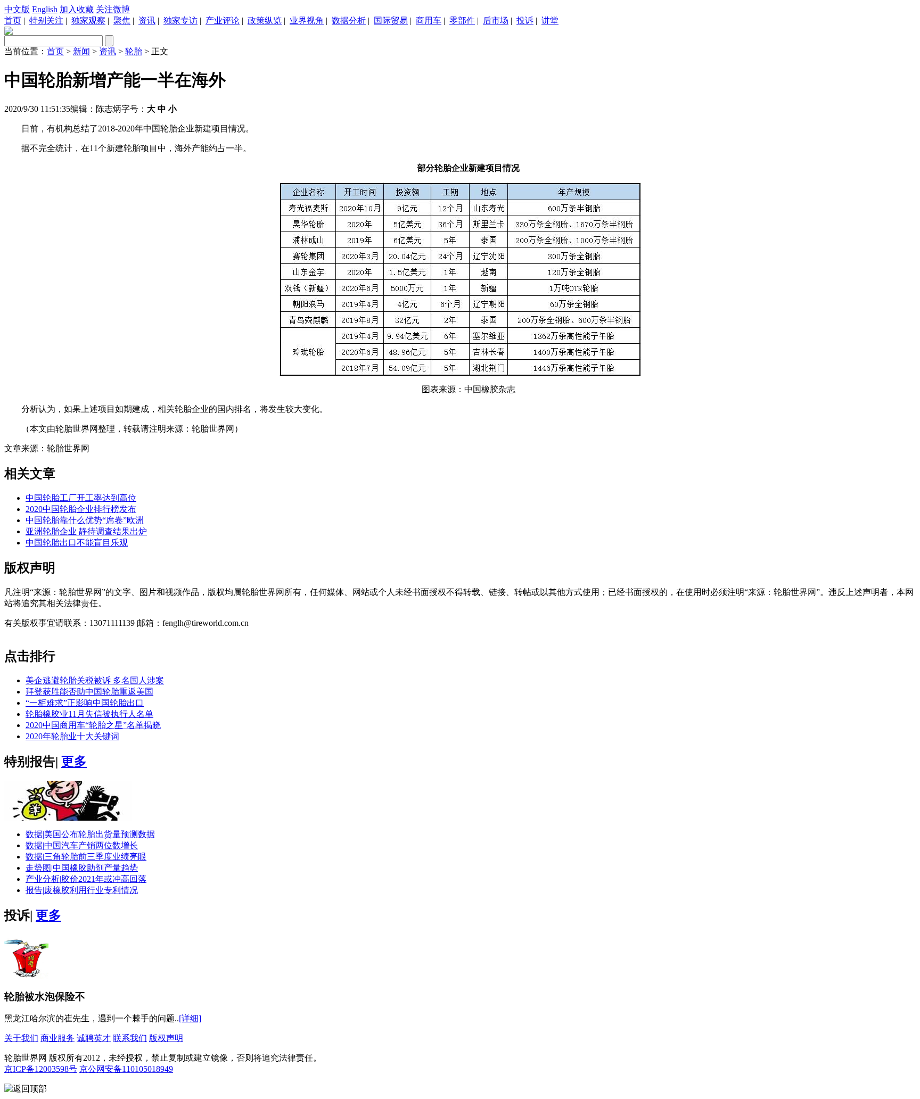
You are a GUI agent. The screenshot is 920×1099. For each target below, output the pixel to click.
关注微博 (113, 9)
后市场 (495, 20)
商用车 (428, 20)
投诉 (524, 20)
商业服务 (57, 1038)
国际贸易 (391, 20)
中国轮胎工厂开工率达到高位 (81, 497)
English (45, 9)
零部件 (462, 20)
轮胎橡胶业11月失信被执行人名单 (89, 713)
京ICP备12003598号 (40, 1068)
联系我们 (130, 1038)
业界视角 (307, 20)
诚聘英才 (94, 1038)
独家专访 (180, 20)
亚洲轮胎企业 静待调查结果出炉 (86, 531)
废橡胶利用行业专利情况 (82, 890)
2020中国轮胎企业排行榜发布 (81, 509)
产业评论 (223, 20)
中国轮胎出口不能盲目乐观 (77, 542)
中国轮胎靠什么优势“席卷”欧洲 (85, 520)
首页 (12, 20)
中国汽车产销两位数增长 (82, 845)
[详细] (190, 1018)
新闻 (81, 51)
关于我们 (21, 1038)
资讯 (146, 20)
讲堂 (549, 20)
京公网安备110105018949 (126, 1068)
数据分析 (349, 20)
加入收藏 (77, 9)
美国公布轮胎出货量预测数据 (90, 834)
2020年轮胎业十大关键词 (72, 736)
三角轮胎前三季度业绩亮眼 (86, 856)
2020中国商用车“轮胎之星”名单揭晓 (93, 725)
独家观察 (88, 20)
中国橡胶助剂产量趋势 (82, 867)
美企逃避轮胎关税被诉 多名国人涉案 (95, 680)
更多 (74, 762)
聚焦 (121, 20)
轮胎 (133, 51)
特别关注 (46, 20)
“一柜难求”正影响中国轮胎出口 (85, 702)
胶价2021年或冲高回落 (86, 878)
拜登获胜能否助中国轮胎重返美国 (89, 691)
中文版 (17, 9)
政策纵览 (265, 20)
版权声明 (166, 1038)
